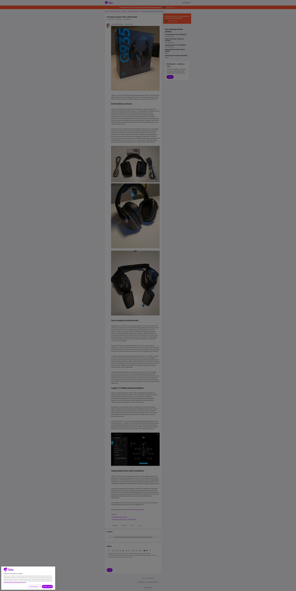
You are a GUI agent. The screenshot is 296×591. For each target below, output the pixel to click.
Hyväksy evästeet (47, 586)
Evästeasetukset (34, 586)
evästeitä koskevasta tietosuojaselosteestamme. (15, 582)
